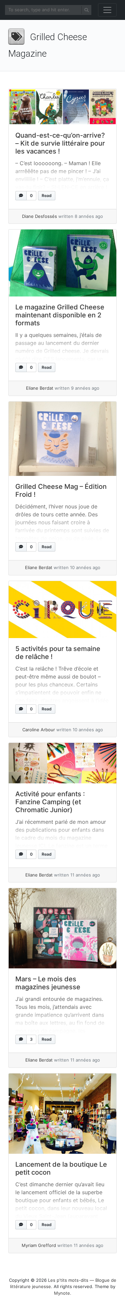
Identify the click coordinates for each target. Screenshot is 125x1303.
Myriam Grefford (39, 1245)
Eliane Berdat (39, 388)
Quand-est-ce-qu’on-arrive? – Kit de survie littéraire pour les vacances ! (60, 143)
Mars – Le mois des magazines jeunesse (47, 983)
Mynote (62, 1293)
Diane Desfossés (39, 216)
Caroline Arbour (38, 729)
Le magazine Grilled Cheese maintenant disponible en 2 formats (59, 315)
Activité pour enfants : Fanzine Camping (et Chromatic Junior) (50, 802)
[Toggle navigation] (107, 10)
